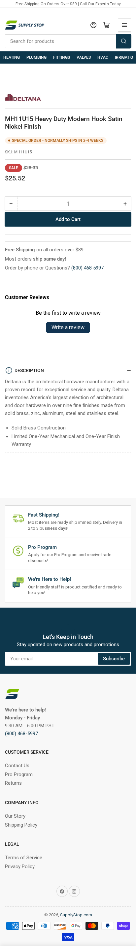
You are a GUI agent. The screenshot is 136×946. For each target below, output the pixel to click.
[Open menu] (124, 25)
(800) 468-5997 (21, 734)
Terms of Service (23, 858)
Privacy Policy (20, 866)
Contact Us (17, 766)
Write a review (68, 327)
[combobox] (68, 41)
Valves (84, 57)
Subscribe (114, 659)
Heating (11, 57)
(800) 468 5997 (87, 268)
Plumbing (36, 57)
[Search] (124, 41)
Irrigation (125, 57)
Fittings (61, 57)
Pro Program (19, 774)
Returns (13, 783)
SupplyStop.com (76, 914)
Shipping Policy (21, 825)
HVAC (102, 57)
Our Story (15, 816)
